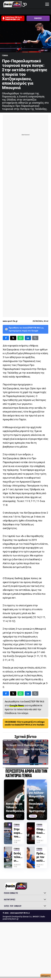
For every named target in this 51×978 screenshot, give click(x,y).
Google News (16, 705)
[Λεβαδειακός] (28, 12)
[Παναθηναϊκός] (44, 12)
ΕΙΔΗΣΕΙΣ (38, 18)
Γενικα (5, 55)
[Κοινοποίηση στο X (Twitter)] (13, 338)
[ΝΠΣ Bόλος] (23, 12)
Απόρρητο (45, 976)
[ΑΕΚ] (2, 12)
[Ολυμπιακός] (33, 12)
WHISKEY (36, 917)
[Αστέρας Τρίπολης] (13, 12)
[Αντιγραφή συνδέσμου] (35, 338)
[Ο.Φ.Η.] (39, 12)
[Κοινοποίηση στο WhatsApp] (20, 338)
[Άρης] (8, 12)
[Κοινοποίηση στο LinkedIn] (28, 338)
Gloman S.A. (27, 917)
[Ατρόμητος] (18, 12)
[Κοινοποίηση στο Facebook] (6, 338)
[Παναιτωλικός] (49, 12)
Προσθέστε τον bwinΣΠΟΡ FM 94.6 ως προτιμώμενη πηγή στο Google (26, 329)
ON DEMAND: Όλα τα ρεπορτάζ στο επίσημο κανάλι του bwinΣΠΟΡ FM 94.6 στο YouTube (25, 723)
